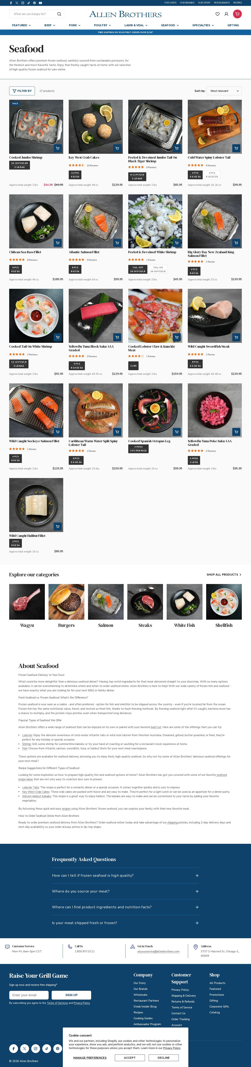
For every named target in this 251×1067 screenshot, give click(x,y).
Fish (24, 748)
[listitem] (19, 165)
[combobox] (36, 14)
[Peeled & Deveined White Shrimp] (155, 221)
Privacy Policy (172, 1048)
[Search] (59, 14)
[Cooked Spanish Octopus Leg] (155, 410)
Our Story (204, 2)
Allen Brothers (29, 1061)
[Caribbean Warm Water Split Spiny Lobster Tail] (96, 410)
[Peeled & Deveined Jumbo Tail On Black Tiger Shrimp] (155, 127)
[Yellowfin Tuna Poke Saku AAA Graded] (215, 410)
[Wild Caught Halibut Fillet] (36, 505)
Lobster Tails (30, 787)
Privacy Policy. (82, 1003)
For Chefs (170, 2)
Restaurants (222, 2)
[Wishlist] (217, 14)
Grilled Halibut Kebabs (36, 796)
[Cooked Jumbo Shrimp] (36, 127)
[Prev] (15, 126)
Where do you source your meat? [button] (81, 891)
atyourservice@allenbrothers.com (158, 951)
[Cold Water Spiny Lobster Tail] (215, 127)
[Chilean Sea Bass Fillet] (36, 221)
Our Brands (187, 2)
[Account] (226, 14)
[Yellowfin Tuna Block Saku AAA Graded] (96, 316)
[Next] (57, 126)
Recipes (237, 2)
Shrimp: (26, 744)
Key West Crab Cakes (35, 792)
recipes (66, 809)
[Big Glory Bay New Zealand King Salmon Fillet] (215, 221)
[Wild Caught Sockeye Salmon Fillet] (36, 410)
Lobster (27, 735)
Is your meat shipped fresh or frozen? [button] (84, 922)
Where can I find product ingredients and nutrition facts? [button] (102, 907)
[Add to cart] (58, 148)
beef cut (156, 727)
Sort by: (200, 91)
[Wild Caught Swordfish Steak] (215, 316)
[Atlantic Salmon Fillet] (96, 221)
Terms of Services (57, 1003)
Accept (130, 1058)
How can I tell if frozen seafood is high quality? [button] (93, 875)
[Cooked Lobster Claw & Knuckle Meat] (155, 316)
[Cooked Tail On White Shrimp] (36, 316)
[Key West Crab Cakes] (96, 127)
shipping (172, 822)
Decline (164, 1058)
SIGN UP (71, 995)
